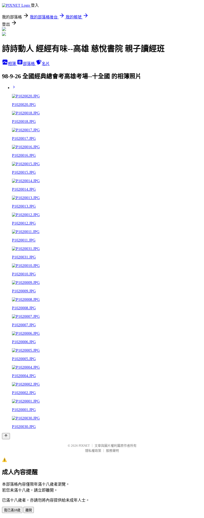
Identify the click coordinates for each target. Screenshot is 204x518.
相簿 (12, 64)
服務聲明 (112, 450)
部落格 (29, 64)
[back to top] (6, 436)
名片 (46, 64)
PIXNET (84, 445)
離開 (28, 510)
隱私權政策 (93, 450)
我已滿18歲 (12, 510)
